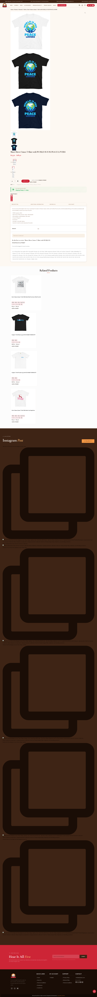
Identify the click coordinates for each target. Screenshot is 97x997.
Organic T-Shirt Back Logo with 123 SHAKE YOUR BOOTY (23, 334)
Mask (54, 5)
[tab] (20, 204)
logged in (20, 246)
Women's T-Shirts (22, 9)
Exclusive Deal (62, 5)
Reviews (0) (53, 204)
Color (12, 162)
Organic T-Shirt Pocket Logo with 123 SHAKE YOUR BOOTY (24, 372)
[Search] (79, 5)
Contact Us (39, 987)
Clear (14, 172)
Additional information (37, 204)
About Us (39, 980)
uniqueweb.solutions (61, 995)
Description (15, 204)
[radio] (14, 160)
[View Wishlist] (85, 5)
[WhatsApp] (48, 200)
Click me (94, 991)
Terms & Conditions (41, 982)
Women (16, 5)
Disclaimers (39, 985)
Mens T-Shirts (27, 184)
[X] (48, 198)
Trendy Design (47, 5)
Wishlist (52, 977)
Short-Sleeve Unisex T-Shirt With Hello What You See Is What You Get (26, 297)
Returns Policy (66, 980)
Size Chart (71, 204)
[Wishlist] (85, 5)
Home (12, 9)
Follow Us (88, 441)
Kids (21, 5)
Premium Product (37, 5)
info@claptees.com (80, 977)
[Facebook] (48, 196)
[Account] (82, 5)
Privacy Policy (66, 977)
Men (11, 5)
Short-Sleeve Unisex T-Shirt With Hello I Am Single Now (23, 410)
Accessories (27, 5)
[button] (39, 180)
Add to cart (25, 181)
